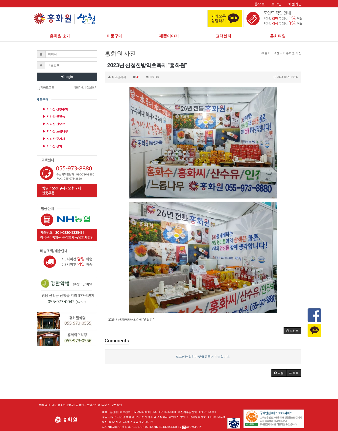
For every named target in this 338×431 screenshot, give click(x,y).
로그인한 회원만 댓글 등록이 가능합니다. (203, 356)
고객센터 (223, 36)
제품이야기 (169, 36)
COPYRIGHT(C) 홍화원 (116, 426)
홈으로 (259, 4)
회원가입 (295, 4)
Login (68, 77)
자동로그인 (47, 87)
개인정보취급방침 (63, 404)
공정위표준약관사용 (88, 404)
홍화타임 (278, 36)
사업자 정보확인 (112, 404)
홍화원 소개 (60, 36)
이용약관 (44, 404)
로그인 (276, 4)
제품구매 (114, 36)
